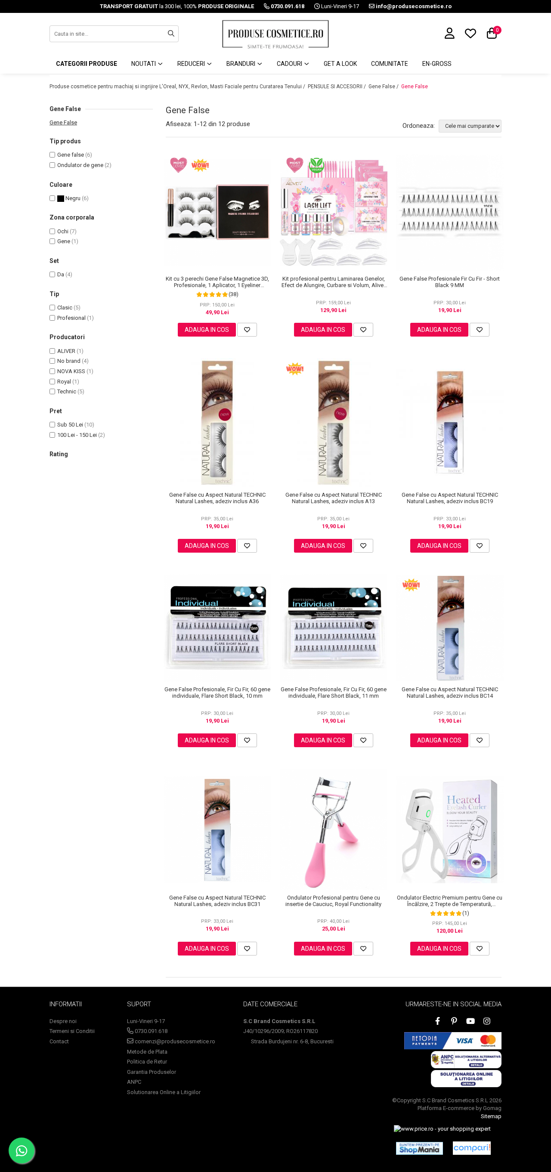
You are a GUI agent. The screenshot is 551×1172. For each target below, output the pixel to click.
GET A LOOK (340, 63)
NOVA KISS (71, 371)
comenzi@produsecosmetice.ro (174, 1041)
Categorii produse (86, 63)
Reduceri (191, 63)
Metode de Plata (147, 1051)
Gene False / (384, 86)
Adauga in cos (207, 329)
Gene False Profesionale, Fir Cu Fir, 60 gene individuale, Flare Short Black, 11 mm (334, 692)
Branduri (241, 63)
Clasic (64, 307)
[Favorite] (247, 330)
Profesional (71, 318)
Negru (72, 198)
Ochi (62, 231)
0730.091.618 (150, 1031)
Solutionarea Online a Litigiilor (164, 1092)
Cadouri (290, 63)
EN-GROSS (437, 63)
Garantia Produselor (151, 1072)
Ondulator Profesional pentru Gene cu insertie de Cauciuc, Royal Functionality (333, 900)
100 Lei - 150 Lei (77, 435)
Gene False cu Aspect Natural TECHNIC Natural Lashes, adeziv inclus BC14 (450, 692)
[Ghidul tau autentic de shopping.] (472, 1148)
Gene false (70, 155)
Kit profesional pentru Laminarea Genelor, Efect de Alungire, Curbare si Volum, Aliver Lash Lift (333, 281)
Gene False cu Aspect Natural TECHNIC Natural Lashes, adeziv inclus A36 (217, 498)
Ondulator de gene (80, 165)
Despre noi (63, 1021)
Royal (64, 381)
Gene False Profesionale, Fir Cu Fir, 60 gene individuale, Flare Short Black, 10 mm (217, 692)
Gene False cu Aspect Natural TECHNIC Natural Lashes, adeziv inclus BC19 (450, 498)
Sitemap (491, 1116)
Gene (63, 241)
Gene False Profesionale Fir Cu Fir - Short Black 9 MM (449, 281)
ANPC (134, 1082)
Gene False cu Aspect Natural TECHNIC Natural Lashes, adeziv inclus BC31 (217, 900)
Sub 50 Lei (70, 424)
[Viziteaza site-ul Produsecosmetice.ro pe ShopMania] (419, 1148)
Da (60, 274)
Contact (59, 1041)
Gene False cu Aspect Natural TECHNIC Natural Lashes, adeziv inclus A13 (333, 498)
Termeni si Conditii (72, 1031)
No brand (68, 361)
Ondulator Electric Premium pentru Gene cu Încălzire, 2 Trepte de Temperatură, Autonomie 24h (449, 900)
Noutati (144, 63)
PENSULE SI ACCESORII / (337, 86)
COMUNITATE (389, 63)
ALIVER (66, 351)
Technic (66, 391)
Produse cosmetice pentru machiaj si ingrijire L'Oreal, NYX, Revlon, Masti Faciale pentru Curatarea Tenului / (178, 86)
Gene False (414, 86)
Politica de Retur (147, 1061)
